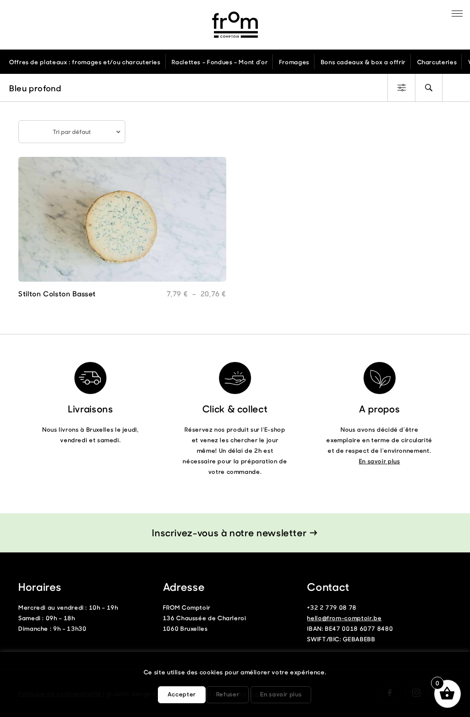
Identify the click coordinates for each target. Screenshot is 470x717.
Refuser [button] (227, 694)
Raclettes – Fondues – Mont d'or (220, 62)
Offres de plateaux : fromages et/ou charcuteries (85, 62)
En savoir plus (379, 461)
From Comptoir (235, 24)
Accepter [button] (182, 694)
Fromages (294, 62)
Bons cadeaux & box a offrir (363, 62)
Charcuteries (437, 62)
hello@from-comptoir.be (344, 618)
